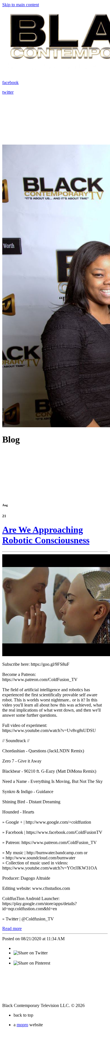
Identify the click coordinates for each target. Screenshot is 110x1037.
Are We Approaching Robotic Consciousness (45, 535)
